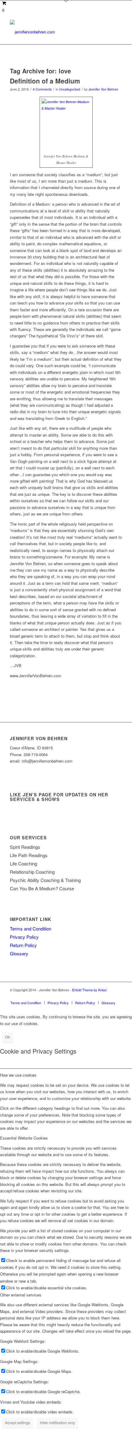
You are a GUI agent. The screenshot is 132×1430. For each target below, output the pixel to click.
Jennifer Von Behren (103, 89)
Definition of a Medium (45, 80)
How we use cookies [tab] (18, 1075)
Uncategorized (69, 89)
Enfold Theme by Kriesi (89, 989)
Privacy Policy (24, 937)
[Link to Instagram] (117, 996)
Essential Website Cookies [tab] (24, 1138)
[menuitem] (25, 1002)
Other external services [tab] (20, 1295)
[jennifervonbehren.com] (54, 32)
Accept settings (17, 1422)
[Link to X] (99, 996)
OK (7, 1036)
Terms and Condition (30, 928)
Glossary (19, 953)
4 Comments (42, 89)
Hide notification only (57, 1422)
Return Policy (23, 945)
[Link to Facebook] (108, 996)
